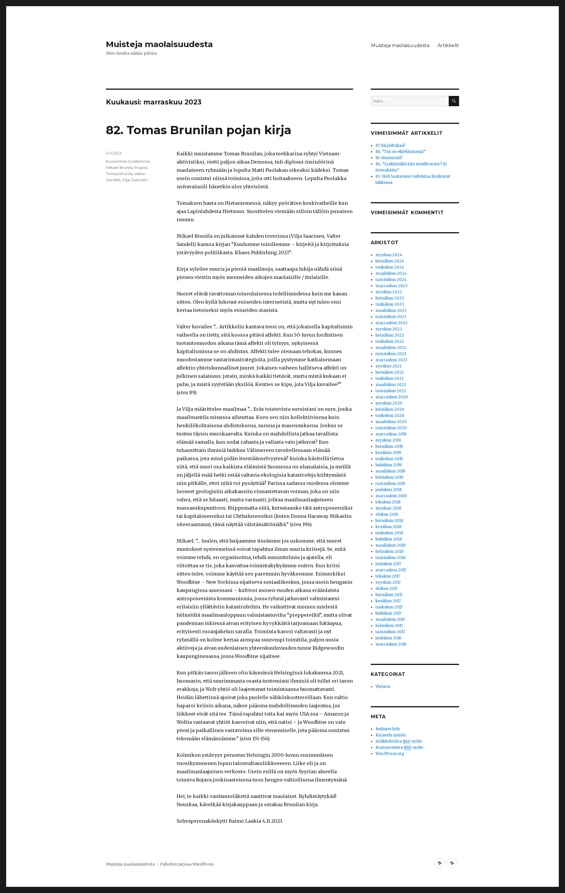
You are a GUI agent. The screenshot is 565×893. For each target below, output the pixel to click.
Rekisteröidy (387, 728)
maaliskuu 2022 (390, 347)
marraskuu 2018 (391, 495)
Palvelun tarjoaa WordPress (187, 864)
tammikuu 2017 (390, 631)
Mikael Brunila (119, 167)
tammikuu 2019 (390, 483)
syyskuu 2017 (388, 582)
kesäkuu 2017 (388, 600)
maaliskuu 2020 (391, 421)
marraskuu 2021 (391, 359)
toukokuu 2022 (389, 341)
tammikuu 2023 (390, 316)
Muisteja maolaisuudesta (159, 44)
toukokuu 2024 (389, 267)
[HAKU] (454, 101)
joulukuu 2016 (388, 638)
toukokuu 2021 (389, 378)
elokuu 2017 (386, 588)
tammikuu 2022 (390, 353)
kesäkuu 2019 (388, 452)
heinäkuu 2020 (389, 409)
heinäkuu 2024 (389, 261)
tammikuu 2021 (390, 390)
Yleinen (382, 686)
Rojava (140, 167)
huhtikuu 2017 (388, 613)
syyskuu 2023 (388, 292)
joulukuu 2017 (388, 563)
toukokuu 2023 (389, 304)
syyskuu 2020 (388, 403)
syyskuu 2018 (388, 508)
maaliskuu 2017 (390, 619)
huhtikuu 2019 (388, 465)
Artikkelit (448, 45)
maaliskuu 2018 (390, 545)
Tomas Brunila (119, 173)
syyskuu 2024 (388, 254)
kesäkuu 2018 (388, 526)
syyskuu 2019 (388, 440)
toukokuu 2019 (389, 458)
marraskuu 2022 (391, 322)
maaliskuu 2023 (390, 310)
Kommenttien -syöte (399, 747)
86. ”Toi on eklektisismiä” (400, 151)
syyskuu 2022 (388, 329)
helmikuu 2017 (389, 625)
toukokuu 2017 (389, 607)
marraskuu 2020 (391, 397)
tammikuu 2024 (391, 279)
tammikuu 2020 (391, 427)
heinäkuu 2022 (389, 335)
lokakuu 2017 (387, 576)
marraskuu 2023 (391, 285)
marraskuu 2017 (390, 570)
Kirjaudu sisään (390, 735)
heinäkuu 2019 (389, 446)
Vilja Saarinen (135, 179)
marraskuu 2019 (390, 434)
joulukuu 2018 (388, 489)
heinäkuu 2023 (389, 298)
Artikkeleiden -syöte (398, 741)
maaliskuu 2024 (391, 273)
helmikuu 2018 (389, 551)
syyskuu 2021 (388, 366)
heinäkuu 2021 (389, 372)
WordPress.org (389, 753)
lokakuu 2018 (388, 502)
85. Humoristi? (389, 157)
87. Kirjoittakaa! (390, 145)
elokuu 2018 (386, 514)
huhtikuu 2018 (388, 539)
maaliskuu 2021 (390, 384)
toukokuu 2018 (389, 533)
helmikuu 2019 (389, 477)
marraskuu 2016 (390, 644)
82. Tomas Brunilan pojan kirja (198, 130)
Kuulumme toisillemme (128, 161)
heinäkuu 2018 (389, 520)
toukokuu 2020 (389, 415)
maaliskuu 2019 (390, 471)
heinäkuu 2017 (389, 594)
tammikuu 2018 (390, 557)
